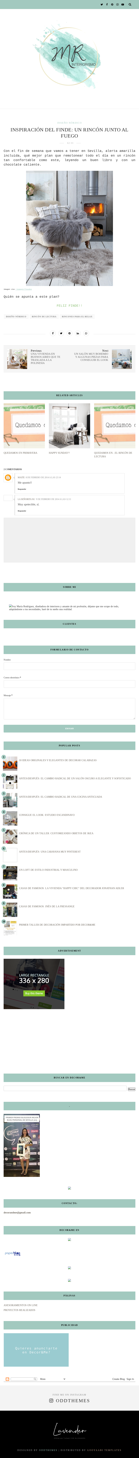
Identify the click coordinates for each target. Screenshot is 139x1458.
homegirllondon (24, 289)
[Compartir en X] (61, 333)
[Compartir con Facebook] (53, 333)
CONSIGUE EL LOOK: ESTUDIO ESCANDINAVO (47, 815)
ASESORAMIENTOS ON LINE (21, 1305)
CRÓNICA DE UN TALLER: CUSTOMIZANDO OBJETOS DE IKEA (56, 833)
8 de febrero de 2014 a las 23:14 (43, 477)
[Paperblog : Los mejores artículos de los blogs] (13, 1255)
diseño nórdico (69, 122)
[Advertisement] (26, 1041)
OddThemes (48, 1450)
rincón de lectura (44, 317)
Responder (22, 489)
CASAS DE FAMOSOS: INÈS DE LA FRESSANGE (47, 906)
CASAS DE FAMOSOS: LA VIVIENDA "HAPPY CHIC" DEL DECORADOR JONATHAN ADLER (71, 888)
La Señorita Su (26, 499)
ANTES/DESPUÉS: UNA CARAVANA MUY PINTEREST (50, 851)
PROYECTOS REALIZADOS (19, 1310)
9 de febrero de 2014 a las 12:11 (53, 499)
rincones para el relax (77, 317)
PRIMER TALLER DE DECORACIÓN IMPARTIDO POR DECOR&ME (57, 924)
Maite (21, 477)
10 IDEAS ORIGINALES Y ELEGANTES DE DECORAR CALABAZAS (58, 760)
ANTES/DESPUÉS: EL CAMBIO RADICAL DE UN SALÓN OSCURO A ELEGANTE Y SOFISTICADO (75, 778)
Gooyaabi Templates (104, 1450)
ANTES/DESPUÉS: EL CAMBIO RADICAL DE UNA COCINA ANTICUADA (60, 797)
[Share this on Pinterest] (69, 333)
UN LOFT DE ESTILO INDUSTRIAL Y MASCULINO (48, 870)
